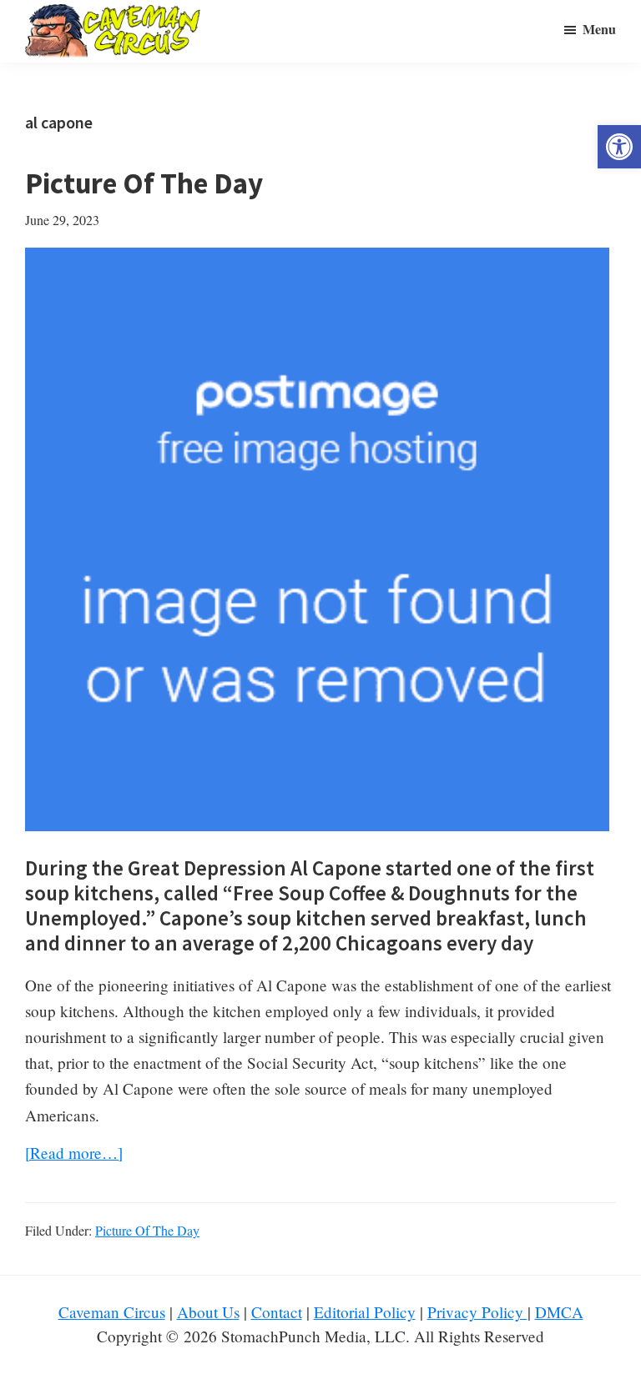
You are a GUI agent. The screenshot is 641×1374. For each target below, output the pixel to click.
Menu (599, 28)
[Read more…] (74, 1153)
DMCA (559, 1311)
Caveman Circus (111, 1311)
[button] (619, 146)
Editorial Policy (365, 1311)
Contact (276, 1311)
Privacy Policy (477, 1311)
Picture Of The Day (144, 183)
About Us (208, 1311)
